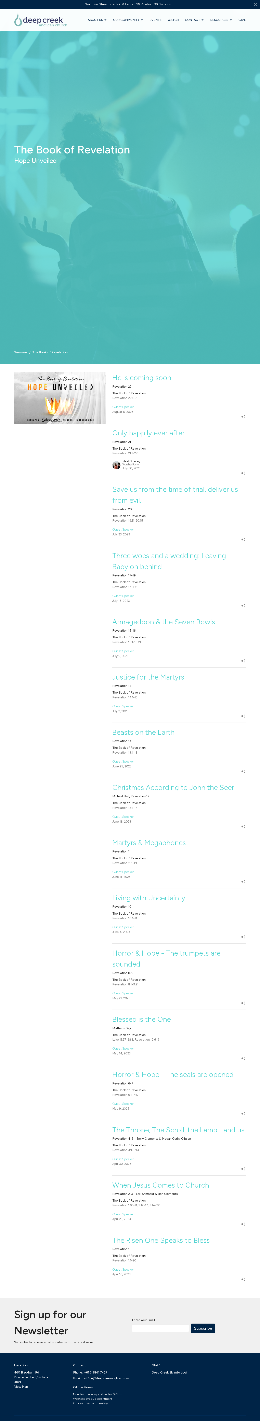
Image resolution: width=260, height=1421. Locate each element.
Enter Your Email (143, 1320)
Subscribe (203, 1328)
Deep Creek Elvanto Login (170, 1372)
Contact (192, 20)
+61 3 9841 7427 (95, 1372)
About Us (95, 20)
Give (242, 20)
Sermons (20, 352)
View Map (21, 1387)
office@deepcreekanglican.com (106, 1378)
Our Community (126, 20)
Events (155, 20)
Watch (173, 20)
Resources (219, 20)
